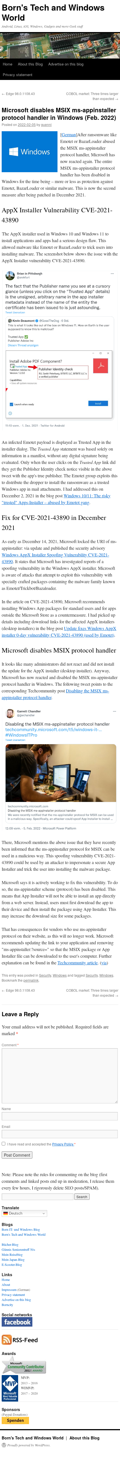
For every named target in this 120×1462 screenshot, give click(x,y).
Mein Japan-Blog (13, 1259)
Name (6, 1108)
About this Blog (30, 64)
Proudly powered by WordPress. (29, 1445)
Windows (60, 975)
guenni (46, 124)
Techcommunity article (77, 962)
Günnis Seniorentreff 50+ (18, 1249)
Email (6, 1126)
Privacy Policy (63, 1144)
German (69, 134)
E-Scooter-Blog (12, 1264)
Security (45, 975)
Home (7, 64)
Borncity (7, 1304)
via (104, 962)
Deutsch (15, 1213)
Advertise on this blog (65, 64)
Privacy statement (17, 74)
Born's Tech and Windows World (53, 12)
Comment (10, 1044)
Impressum (9, 1289)
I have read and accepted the (41, 1144)
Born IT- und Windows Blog (21, 1229)
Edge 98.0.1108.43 (18, 93)
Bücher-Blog (10, 1244)
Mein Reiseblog (12, 1254)
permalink (31, 980)
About (6, 1284)
